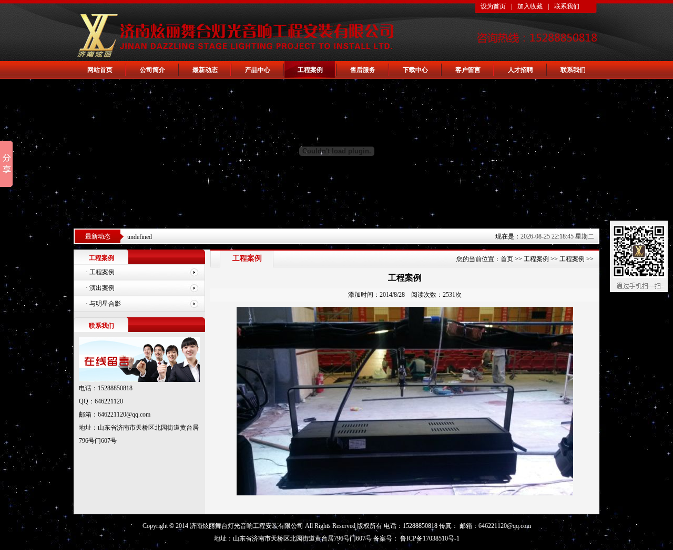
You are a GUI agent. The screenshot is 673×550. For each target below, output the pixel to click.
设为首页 (493, 6)
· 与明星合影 (103, 303)
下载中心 (415, 70)
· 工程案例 (100, 272)
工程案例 (310, 70)
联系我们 (566, 6)
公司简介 (152, 70)
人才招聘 (520, 70)
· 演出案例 (100, 288)
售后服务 (362, 70)
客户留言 (468, 70)
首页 (507, 259)
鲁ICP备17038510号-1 (429, 538)
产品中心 (257, 70)
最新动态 (205, 70)
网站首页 (100, 70)
